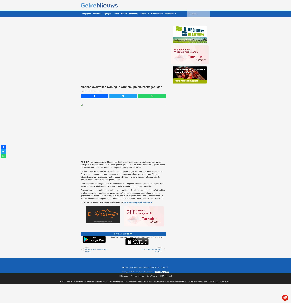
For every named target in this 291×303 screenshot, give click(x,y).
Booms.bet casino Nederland (170, 281)
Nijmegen (107, 13)
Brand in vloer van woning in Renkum (151, 249)
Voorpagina (86, 13)
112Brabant (123, 276)
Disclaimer (144, 267)
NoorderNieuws (137, 276)
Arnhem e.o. (97, 13)
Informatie (133, 267)
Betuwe (124, 13)
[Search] (189, 13)
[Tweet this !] (123, 96)
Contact (164, 267)
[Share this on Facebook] (94, 96)
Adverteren (155, 267)
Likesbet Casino (72, 281)
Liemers (116, 13)
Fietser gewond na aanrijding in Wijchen (96, 249)
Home (125, 267)
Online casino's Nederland (219, 281)
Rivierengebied (157, 13)
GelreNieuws (152, 276)
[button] (285, 298)
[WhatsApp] (152, 96)
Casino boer (202, 281)
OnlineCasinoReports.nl (90, 281)
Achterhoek (133, 13)
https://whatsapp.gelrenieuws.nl (137, 202)
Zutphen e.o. (144, 13)
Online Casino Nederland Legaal (130, 281)
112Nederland (166, 276)
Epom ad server (189, 281)
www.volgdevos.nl (108, 281)
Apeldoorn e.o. (170, 13)
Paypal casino (151, 281)
